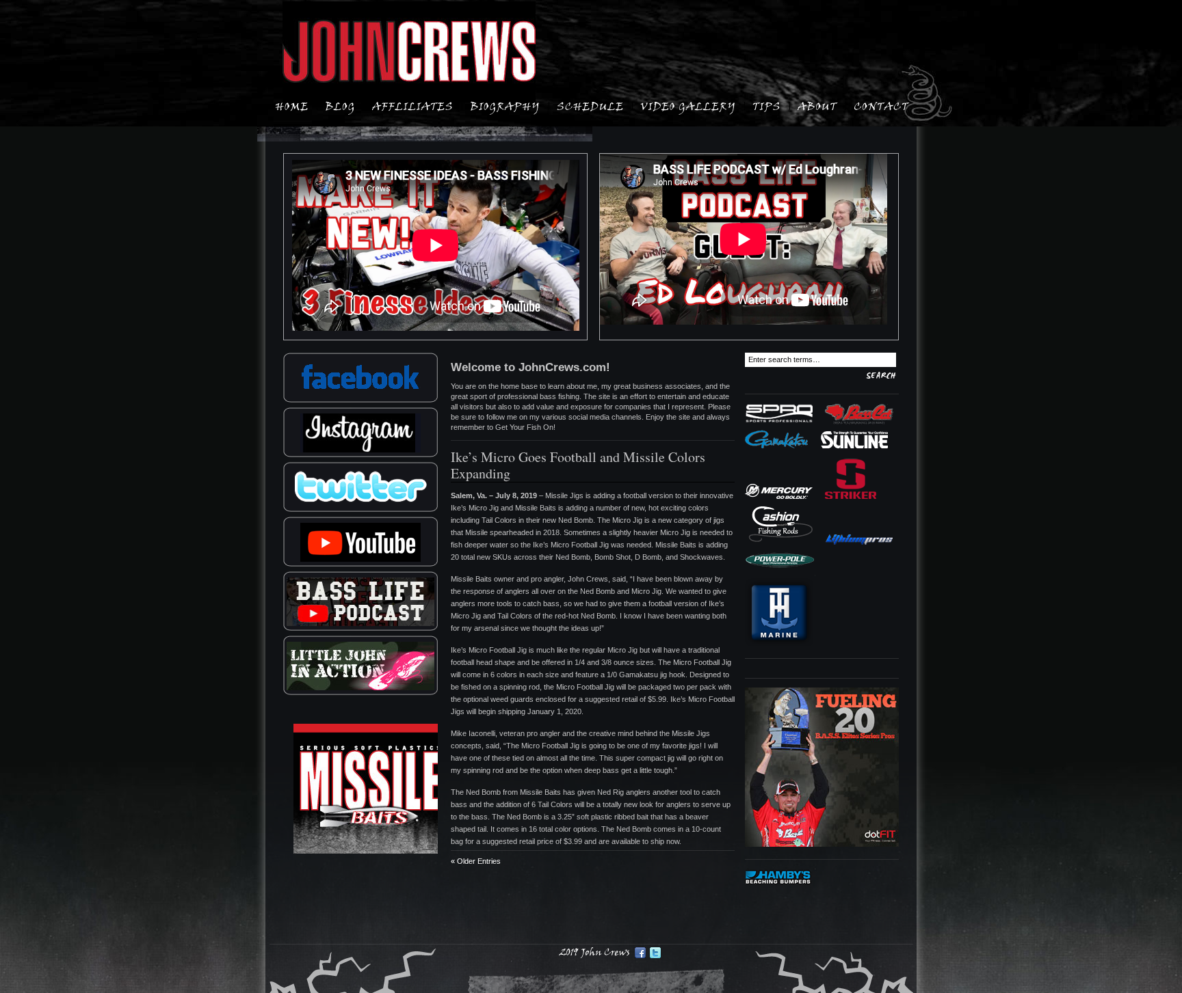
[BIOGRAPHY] (505, 105)
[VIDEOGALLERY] (688, 105)
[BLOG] (340, 105)
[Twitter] (655, 952)
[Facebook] (640, 952)
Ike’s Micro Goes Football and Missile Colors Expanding (578, 465)
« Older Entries (476, 861)
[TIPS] (766, 105)
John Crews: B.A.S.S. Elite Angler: (409, 52)
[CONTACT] (881, 105)
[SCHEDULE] (590, 105)
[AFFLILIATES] (413, 105)
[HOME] (291, 105)
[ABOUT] (817, 105)
